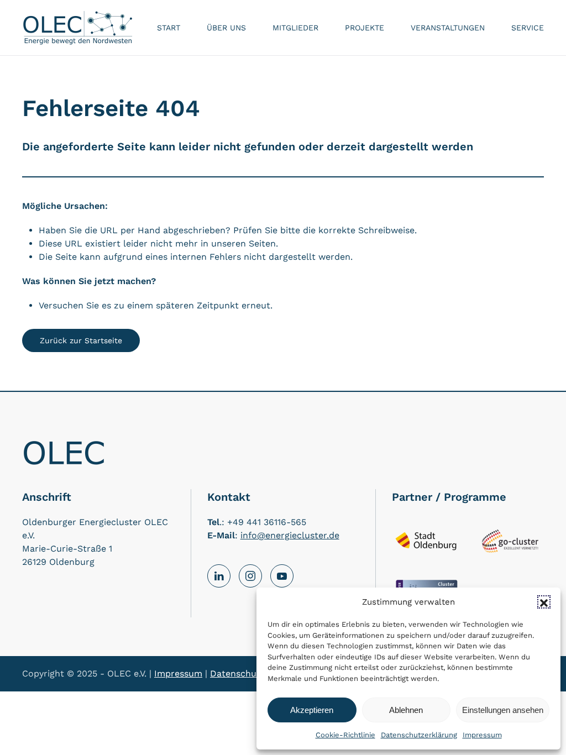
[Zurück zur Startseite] (77, 27)
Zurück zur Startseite (81, 340)
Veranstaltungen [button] (448, 27)
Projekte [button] (364, 27)
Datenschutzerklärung (419, 735)
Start (168, 27)
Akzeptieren (311, 710)
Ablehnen (406, 710)
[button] (543, 601)
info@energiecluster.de (289, 535)
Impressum (482, 735)
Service (527, 27)
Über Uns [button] (226, 27)
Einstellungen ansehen (502, 710)
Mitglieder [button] (295, 27)
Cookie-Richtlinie (345, 735)
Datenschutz (237, 673)
